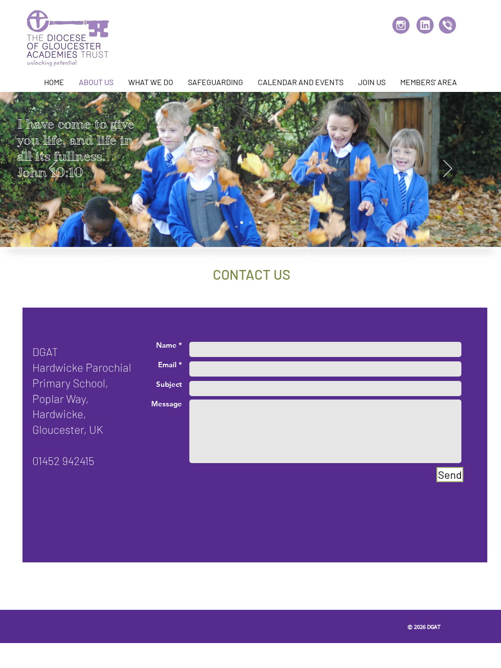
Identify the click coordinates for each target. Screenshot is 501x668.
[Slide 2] (250, 222)
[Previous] (53, 169)
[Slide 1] (241, 222)
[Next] (447, 169)
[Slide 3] (259, 222)
